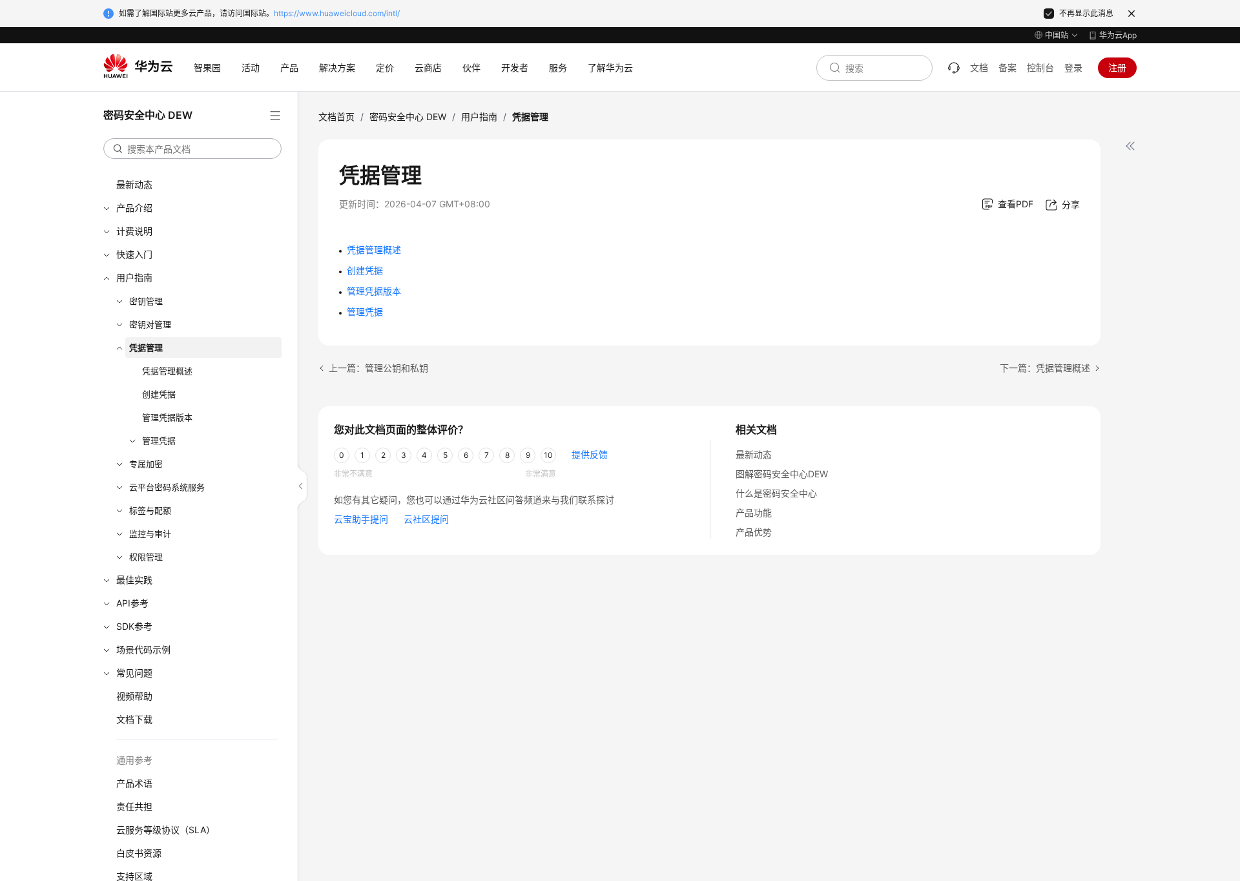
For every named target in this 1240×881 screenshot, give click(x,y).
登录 (1073, 67)
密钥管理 (146, 301)
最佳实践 (134, 579)
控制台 (1040, 67)
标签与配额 (150, 510)
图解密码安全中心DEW (782, 473)
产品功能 (754, 512)
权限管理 (146, 557)
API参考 (132, 602)
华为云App (1118, 35)
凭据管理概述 (167, 371)
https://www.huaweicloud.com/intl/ (337, 13)
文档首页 (336, 116)
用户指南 (134, 277)
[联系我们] (954, 68)
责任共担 (134, 806)
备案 (1007, 67)
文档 (979, 67)
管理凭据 (159, 440)
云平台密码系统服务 (167, 487)
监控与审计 (150, 533)
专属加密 (146, 464)
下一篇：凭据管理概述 (1045, 367)
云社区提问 (426, 518)
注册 (1117, 67)
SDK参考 (134, 626)
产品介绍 (134, 207)
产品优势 (754, 531)
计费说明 (134, 230)
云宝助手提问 (361, 518)
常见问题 (134, 672)
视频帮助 (134, 695)
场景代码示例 (143, 649)
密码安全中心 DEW (407, 116)
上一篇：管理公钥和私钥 (378, 367)
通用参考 (134, 759)
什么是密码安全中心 (776, 493)
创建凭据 (159, 394)
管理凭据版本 (167, 417)
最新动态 (134, 184)
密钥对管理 (150, 324)
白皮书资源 (138, 852)
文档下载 (134, 719)
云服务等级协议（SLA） (165, 829)
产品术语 (134, 783)
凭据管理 (146, 347)
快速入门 (134, 254)
